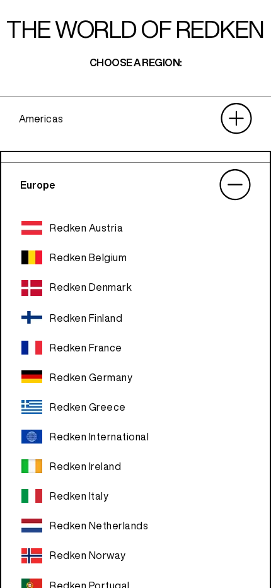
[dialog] (135, 294)
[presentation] (135, 118)
